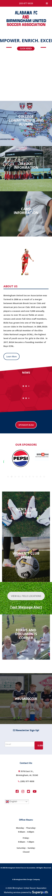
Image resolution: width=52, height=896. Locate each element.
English (13, 801)
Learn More (11, 356)
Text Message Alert (26, 607)
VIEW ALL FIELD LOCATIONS (26, 596)
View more (26, 123)
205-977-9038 (26, 3)
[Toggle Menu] (47, 3)
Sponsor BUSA (26, 425)
